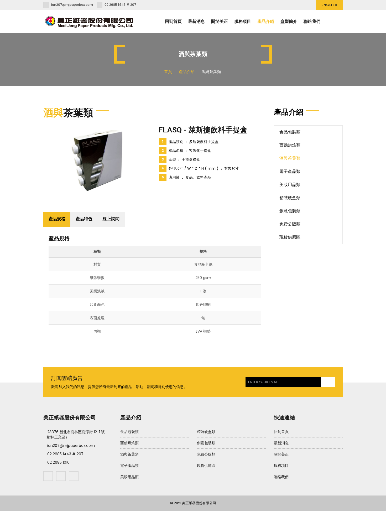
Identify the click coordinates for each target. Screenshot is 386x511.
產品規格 (57, 219)
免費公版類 (289, 223)
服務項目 (242, 21)
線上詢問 (111, 219)
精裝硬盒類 (289, 197)
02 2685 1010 (58, 462)
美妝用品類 (289, 184)
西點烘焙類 (289, 145)
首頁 (168, 71)
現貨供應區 (289, 237)
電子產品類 (289, 171)
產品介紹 (265, 21)
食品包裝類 (289, 132)
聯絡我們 (312, 21)
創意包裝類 (289, 210)
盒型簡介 (288, 21)
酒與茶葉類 (289, 158)
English (329, 5)
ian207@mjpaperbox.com (72, 4)
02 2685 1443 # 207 (120, 4)
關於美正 (219, 21)
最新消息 (196, 21)
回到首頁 (173, 21)
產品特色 (84, 219)
